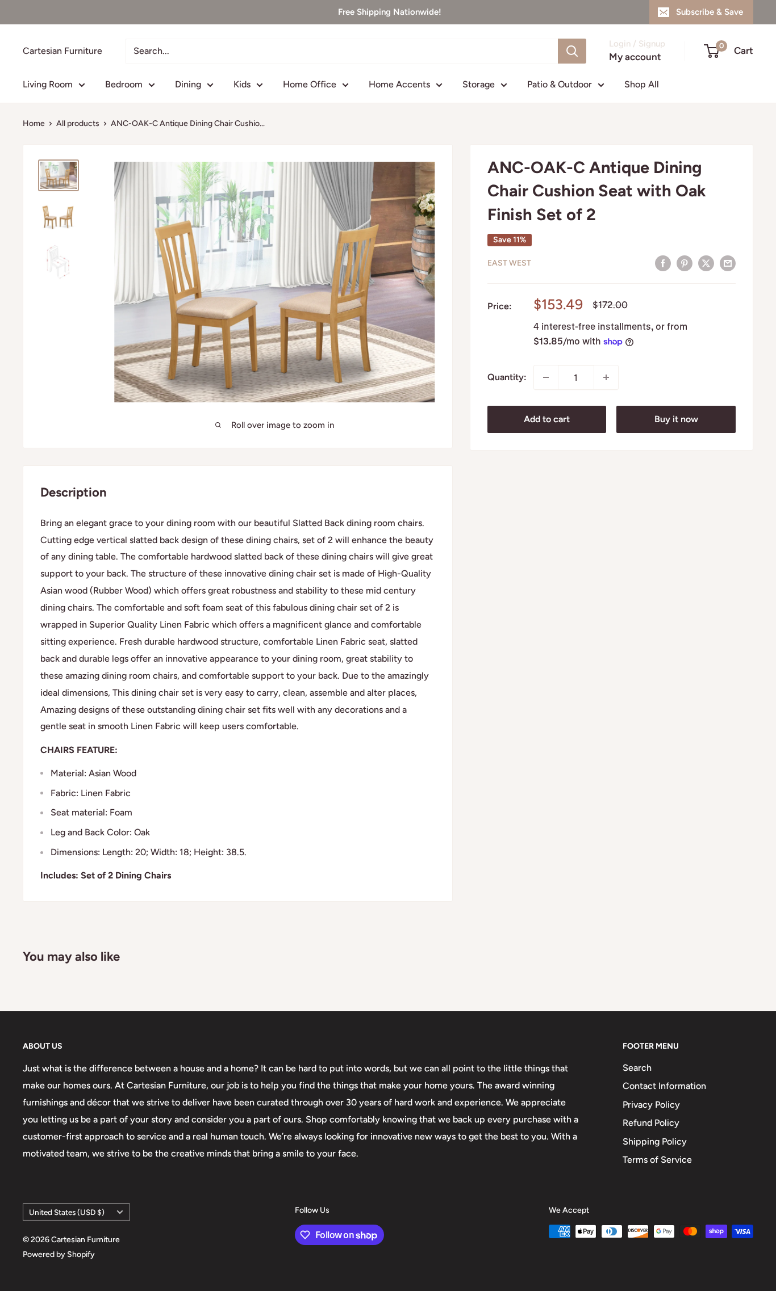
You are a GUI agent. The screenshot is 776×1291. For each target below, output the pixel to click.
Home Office (309, 84)
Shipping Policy (655, 1141)
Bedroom (124, 84)
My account (635, 56)
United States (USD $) (67, 1212)
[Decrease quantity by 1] (546, 377)
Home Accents (399, 84)
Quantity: (507, 377)
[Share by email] (728, 262)
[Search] (572, 51)
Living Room (48, 84)
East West (509, 263)
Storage (478, 84)
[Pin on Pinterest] (684, 262)
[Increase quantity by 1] (606, 377)
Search (637, 1067)
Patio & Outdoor (559, 84)
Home (34, 123)
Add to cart (547, 419)
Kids (242, 84)
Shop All (641, 84)
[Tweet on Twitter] (706, 262)
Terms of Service (657, 1159)
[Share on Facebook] (663, 262)
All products (77, 123)
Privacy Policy (651, 1104)
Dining (188, 84)
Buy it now (676, 419)
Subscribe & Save (709, 12)
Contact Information (664, 1085)
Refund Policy (651, 1122)
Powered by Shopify (59, 1254)
